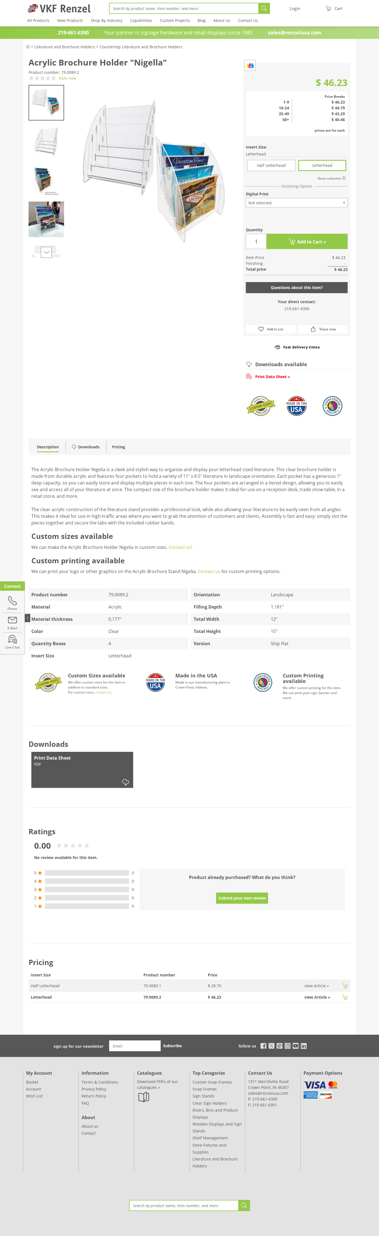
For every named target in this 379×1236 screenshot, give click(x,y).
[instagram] (287, 1045)
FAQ (85, 1103)
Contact (89, 1133)
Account (33, 1089)
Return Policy (94, 1096)
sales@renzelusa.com (295, 32)
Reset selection (330, 178)
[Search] (264, 8)
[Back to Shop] (28, 46)
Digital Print (257, 194)
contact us (103, 692)
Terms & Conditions (100, 1082)
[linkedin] (303, 1045)
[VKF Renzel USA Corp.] (57, 8)
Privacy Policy (94, 1089)
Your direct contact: (297, 301)
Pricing (118, 446)
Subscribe (172, 1045)
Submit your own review (242, 898)
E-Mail (12, 628)
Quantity (254, 229)
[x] (271, 1045)
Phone (12, 608)
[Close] (27, 618)
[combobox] (297, 202)
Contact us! (180, 547)
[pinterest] (279, 1045)
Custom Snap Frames (212, 1082)
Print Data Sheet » (272, 376)
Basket (32, 1082)
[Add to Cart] (345, 985)
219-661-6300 (296, 308)
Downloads (89, 446)
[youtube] (295, 1045)
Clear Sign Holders (210, 1103)
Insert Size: (256, 147)
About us (90, 1126)
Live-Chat (12, 647)
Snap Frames (205, 1089)
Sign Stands (203, 1096)
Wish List (34, 1096)
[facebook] (262, 1045)
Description (48, 446)
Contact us (209, 571)
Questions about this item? (297, 287)
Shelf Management (210, 1137)
